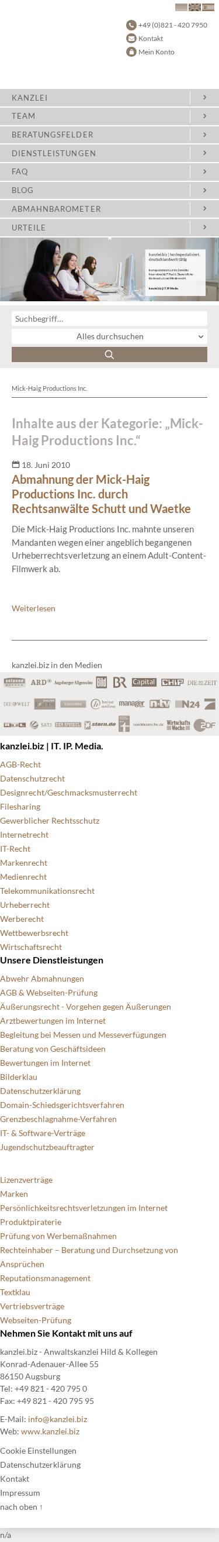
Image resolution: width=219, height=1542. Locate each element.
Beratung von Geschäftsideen (53, 1049)
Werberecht (22, 919)
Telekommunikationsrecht (47, 891)
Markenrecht (23, 863)
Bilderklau (18, 1077)
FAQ (20, 171)
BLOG (23, 190)
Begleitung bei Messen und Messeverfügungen (83, 1035)
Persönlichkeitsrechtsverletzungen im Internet (84, 1208)
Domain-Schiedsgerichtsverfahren (62, 1105)
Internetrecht (24, 834)
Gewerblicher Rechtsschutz (49, 820)
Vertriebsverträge (32, 1306)
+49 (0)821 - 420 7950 (172, 24)
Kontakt (150, 38)
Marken (14, 1194)
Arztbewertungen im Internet (53, 1020)
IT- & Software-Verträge (42, 1133)
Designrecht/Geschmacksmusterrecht (68, 792)
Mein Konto (156, 51)
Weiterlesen (33, 608)
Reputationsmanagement (45, 1278)
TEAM (24, 116)
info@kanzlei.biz (57, 1419)
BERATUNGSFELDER (52, 134)
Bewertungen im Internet (45, 1063)
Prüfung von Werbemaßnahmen (58, 1236)
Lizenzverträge (26, 1180)
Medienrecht (23, 877)
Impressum (20, 1493)
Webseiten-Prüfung (35, 1320)
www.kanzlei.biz (50, 1431)
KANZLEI (30, 97)
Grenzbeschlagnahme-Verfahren (58, 1119)
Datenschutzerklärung (40, 1091)
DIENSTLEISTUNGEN (54, 153)
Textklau (15, 1292)
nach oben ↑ (21, 1507)
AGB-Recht (20, 764)
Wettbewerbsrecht (34, 933)
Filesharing (20, 806)
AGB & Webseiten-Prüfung (49, 992)
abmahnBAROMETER (56, 209)
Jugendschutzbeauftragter (47, 1147)
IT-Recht (15, 848)
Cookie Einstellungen (38, 1450)
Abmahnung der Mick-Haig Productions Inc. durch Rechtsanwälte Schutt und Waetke (101, 493)
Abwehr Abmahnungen (42, 978)
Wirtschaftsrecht (31, 947)
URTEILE (29, 227)
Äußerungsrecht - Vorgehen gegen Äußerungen (85, 1006)
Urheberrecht (25, 905)
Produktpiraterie (30, 1222)
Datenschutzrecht (32, 778)
